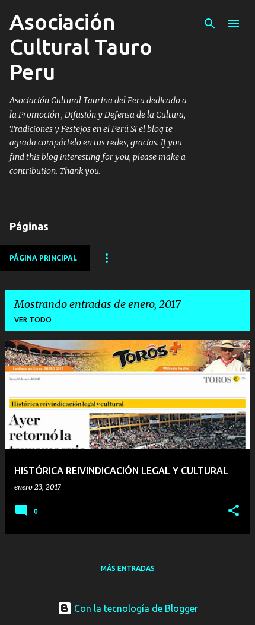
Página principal (43, 258)
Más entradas (128, 568)
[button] (234, 511)
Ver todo (33, 319)
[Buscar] (210, 23)
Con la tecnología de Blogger (135, 608)
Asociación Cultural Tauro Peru (80, 46)
